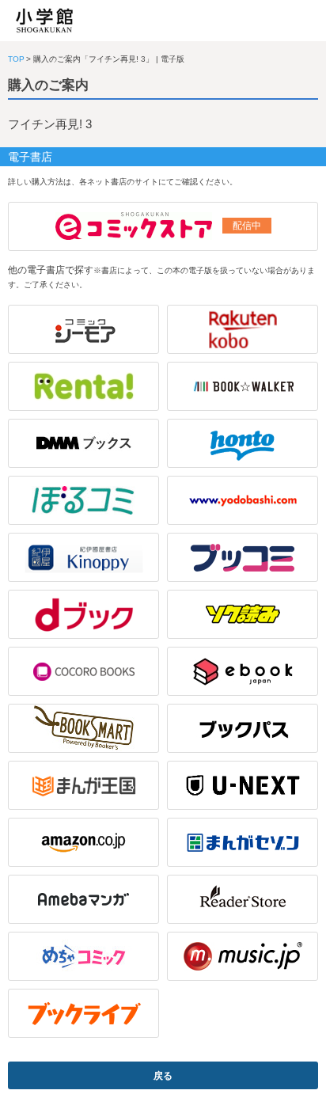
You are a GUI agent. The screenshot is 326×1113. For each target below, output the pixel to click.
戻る (163, 1075)
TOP (16, 59)
